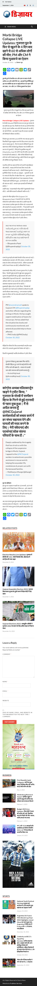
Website (6, 700)
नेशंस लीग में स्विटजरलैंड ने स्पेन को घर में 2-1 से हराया (24, 961)
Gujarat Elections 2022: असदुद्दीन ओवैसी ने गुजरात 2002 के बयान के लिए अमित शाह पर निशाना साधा (18, 626)
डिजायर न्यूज (20, 62)
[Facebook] (27, 5)
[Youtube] (24, 5)
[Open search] (31, 26)
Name (5, 681)
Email (5, 691)
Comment (7, 654)
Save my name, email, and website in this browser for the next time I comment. (17, 714)
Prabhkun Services (16, 983)
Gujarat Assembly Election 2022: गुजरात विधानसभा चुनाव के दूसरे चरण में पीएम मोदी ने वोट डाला (18, 591)
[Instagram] (33, 5)
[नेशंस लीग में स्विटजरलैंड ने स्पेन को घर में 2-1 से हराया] (9, 960)
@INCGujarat (22, 454)
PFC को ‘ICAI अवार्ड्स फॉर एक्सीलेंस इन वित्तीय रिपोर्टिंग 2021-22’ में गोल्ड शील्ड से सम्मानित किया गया (25, 829)
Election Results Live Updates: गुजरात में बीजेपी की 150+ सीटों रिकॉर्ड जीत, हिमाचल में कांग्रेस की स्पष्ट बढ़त (17, 557)
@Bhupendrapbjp (22, 308)
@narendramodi (15, 305)
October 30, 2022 (13, 337)
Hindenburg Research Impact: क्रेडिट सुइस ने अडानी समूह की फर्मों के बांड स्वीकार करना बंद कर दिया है (25, 798)
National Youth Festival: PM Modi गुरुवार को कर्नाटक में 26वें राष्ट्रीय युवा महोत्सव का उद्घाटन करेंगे (25, 904)
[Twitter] (30, 5)
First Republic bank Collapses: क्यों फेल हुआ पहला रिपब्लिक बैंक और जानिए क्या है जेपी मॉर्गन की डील (25, 783)
